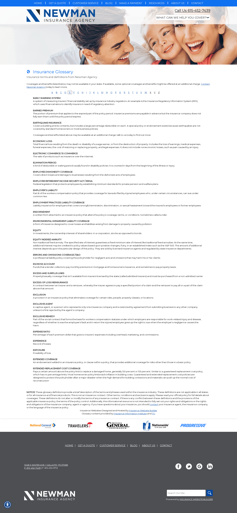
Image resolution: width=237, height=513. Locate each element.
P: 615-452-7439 (32, 468)
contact (154, 404)
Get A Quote (86, 445)
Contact (166, 445)
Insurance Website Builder (143, 410)
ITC (153, 413)
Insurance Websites (90, 410)
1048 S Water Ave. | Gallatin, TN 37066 (46, 465)
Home (69, 445)
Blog (133, 445)
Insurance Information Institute (130, 413)
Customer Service (112, 445)
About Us (148, 445)
